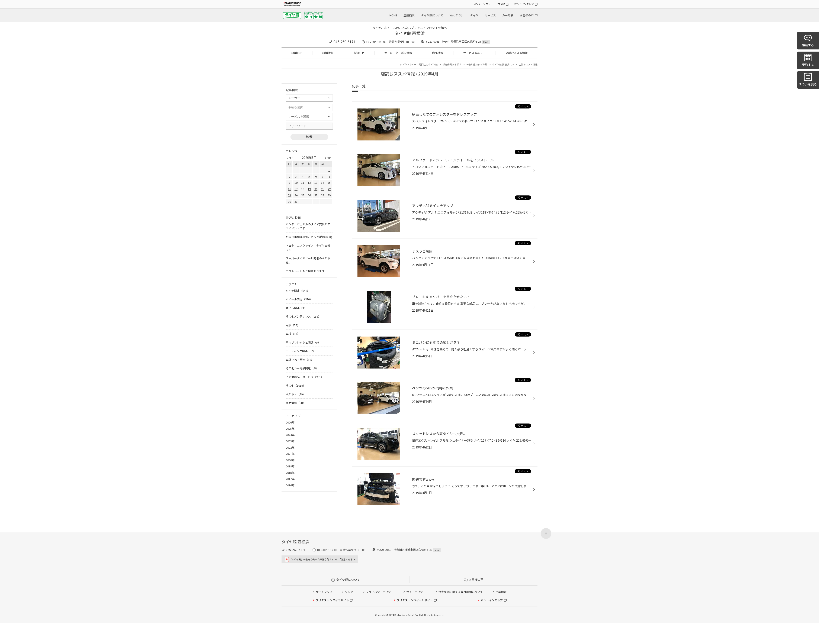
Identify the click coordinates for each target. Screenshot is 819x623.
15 (329, 183)
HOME (393, 15)
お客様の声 (527, 15)
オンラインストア (524, 4)
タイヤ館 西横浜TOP (503, 64)
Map (485, 41)
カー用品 (507, 15)
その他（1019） (296, 385)
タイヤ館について (432, 15)
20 (315, 189)
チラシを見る (808, 84)
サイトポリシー (416, 592)
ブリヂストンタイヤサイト (332, 600)
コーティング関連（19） (301, 351)
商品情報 (437, 53)
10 (296, 183)
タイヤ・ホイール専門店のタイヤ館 (419, 64)
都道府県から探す (452, 64)
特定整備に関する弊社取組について (461, 592)
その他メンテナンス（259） (303, 316)
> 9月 (328, 158)
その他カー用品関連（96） (302, 368)
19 (309, 189)
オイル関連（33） (297, 308)
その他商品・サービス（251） (305, 377)
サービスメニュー (474, 53)
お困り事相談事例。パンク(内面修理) (309, 237)
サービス (490, 15)
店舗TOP (296, 53)
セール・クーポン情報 (398, 53)
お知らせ (358, 53)
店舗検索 (409, 15)
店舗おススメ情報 (516, 53)
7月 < (290, 158)
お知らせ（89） (295, 394)
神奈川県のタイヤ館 (476, 64)
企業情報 (501, 592)
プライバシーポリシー (380, 592)
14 (322, 183)
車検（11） (293, 334)
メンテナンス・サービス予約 (489, 4)
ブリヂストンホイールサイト (415, 600)
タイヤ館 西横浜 (409, 33)
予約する (808, 64)
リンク (349, 592)
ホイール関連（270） (299, 299)
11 (302, 183)
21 (322, 189)
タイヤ (474, 15)
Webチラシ (457, 15)
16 (289, 189)
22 (329, 189)
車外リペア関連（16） (300, 360)
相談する (808, 45)
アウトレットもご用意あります (305, 271)
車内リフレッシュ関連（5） (303, 342)
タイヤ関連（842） (298, 291)
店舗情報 (327, 53)
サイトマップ (324, 592)
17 (296, 189)
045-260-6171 (344, 41)
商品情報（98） (295, 403)
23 (289, 195)
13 (315, 183)
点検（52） (293, 325)
